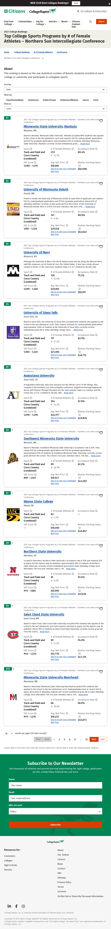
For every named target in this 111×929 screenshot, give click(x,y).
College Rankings (22, 52)
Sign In (101, 21)
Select (13, 811)
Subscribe (55, 824)
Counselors (9, 856)
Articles (53, 21)
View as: (7, 104)
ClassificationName (15, 100)
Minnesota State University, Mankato (50, 126)
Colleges (8, 860)
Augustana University (39, 375)
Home (6, 52)
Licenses (62, 891)
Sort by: (7, 84)
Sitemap (62, 877)
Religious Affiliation (69, 100)
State (95, 100)
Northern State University (42, 551)
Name (12, 779)
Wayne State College (38, 501)
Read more (85, 144)
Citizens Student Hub (76, 24)
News (60, 864)
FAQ (59, 873)
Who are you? (15, 805)
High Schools (10, 865)
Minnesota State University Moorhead (51, 677)
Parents (8, 869)
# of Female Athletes (43, 52)
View (76, 3)
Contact (61, 868)
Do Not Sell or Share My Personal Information (80, 896)
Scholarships (25, 21)
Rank (8, 89)
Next (94, 739)
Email (11, 792)
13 (86, 739)
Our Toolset (63, 855)
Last (103, 739)
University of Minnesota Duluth (46, 189)
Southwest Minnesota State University (51, 438)
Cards (8, 109)
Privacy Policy (64, 882)
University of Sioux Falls (41, 312)
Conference (62, 52)
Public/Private (49, 100)
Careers (61, 859)
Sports (86, 100)
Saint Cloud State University (44, 614)
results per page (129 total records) (30, 733)
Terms (61, 887)
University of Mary (37, 252)
